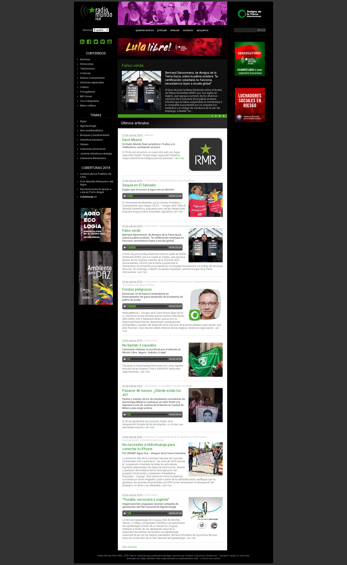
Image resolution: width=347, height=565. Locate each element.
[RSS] (82, 42)
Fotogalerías (87, 91)
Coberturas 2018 (96, 168)
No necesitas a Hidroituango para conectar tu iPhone (148, 446)
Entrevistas (86, 63)
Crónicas (85, 73)
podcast (162, 30)
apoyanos (202, 30)
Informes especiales (92, 82)
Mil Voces (86, 96)
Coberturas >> (88, 196)
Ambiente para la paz (153, 440)
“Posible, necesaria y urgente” (145, 499)
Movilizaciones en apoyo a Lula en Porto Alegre (95, 191)
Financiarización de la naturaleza (177, 180)
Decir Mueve (132, 140)
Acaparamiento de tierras (206, 226)
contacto (188, 30)
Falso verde (131, 230)
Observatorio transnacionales (175, 226)
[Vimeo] (102, 42)
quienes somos (145, 30)
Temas (95, 115)
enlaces (174, 30)
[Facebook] (89, 42)
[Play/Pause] (125, 196)
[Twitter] (96, 42)
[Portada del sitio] (96, 19)
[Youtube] (109, 42)
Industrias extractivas (93, 148)
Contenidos (96, 53)
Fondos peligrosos (177, 65)
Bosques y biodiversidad (94, 135)
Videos (84, 87)
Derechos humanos (91, 139)
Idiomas (87, 30)
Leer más (179, 158)
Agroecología (88, 125)
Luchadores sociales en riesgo (138, 284)
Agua (83, 121)
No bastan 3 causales (139, 345)
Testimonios (87, 68)
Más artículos (129, 546)
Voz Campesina (89, 100)
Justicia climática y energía (96, 153)
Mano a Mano (88, 105)
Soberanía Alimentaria (93, 158)
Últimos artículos (135, 123)
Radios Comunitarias (92, 77)
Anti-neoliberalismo (91, 130)
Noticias (85, 59)
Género (84, 144)
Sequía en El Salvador (139, 185)
